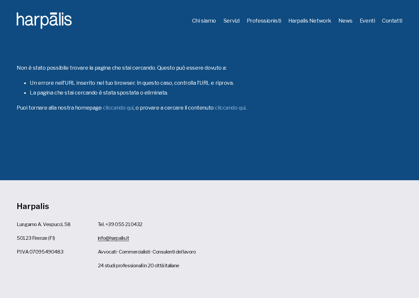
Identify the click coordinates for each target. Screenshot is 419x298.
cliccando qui (118, 107)
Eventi (367, 20)
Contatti (392, 20)
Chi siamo (204, 20)
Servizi (231, 20)
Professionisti (264, 20)
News (345, 20)
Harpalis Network (309, 20)
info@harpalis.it (113, 238)
